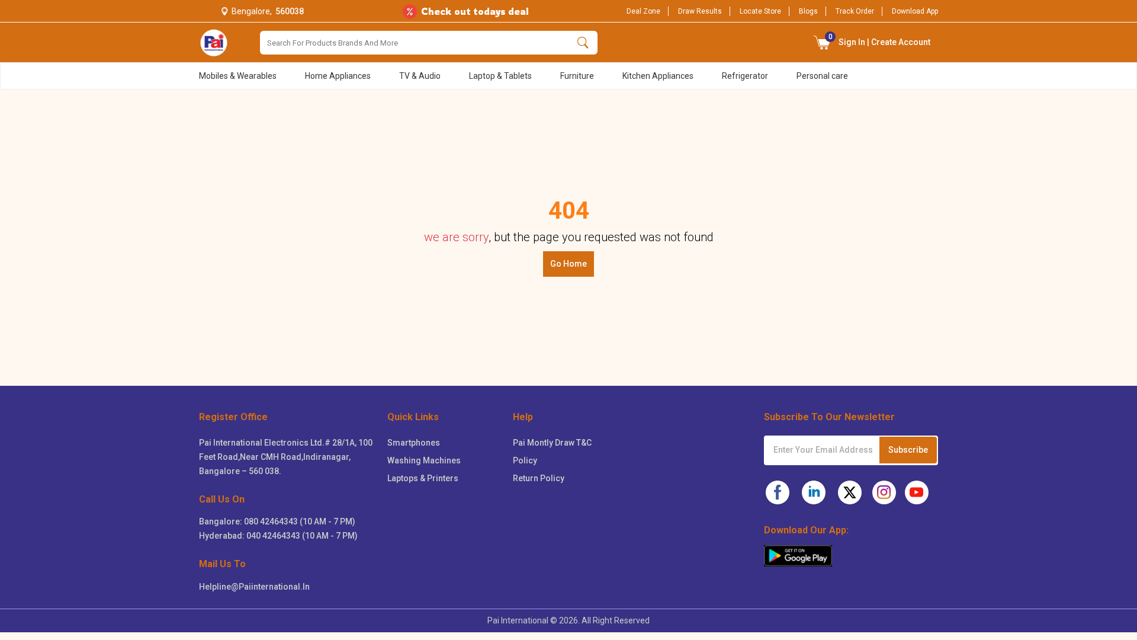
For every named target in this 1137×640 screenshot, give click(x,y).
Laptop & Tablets (500, 76)
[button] (822, 42)
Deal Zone (643, 11)
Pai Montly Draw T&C (552, 442)
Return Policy (538, 478)
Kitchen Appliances (657, 76)
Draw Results (700, 11)
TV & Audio (420, 76)
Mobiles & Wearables (238, 76)
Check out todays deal (475, 11)
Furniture (577, 76)
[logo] (214, 42)
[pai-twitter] (849, 492)
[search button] (583, 43)
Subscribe (908, 450)
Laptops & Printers (422, 478)
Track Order (855, 11)
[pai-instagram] (884, 492)
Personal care (822, 76)
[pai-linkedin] (813, 492)
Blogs (808, 11)
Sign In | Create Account (879, 40)
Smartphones (413, 442)
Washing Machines (424, 460)
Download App (915, 11)
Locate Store (760, 11)
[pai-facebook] (777, 492)
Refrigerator (745, 76)
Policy (525, 460)
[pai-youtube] (917, 492)
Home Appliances (338, 76)
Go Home (568, 263)
